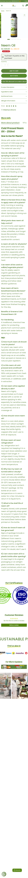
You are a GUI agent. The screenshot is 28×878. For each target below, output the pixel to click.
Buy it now (14, 76)
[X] (9, 106)
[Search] (23, 5)
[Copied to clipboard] (16, 106)
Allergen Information (8, 101)
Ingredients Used (7, 92)
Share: (3, 106)
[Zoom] (24, 15)
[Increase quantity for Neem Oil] (7, 65)
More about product (10, 123)
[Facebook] (7, 106)
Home (2, 11)
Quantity (4, 61)
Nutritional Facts (6, 96)
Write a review (14, 625)
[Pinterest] (11, 106)
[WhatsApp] (13, 106)
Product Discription (7, 87)
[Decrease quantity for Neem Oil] (2, 65)
